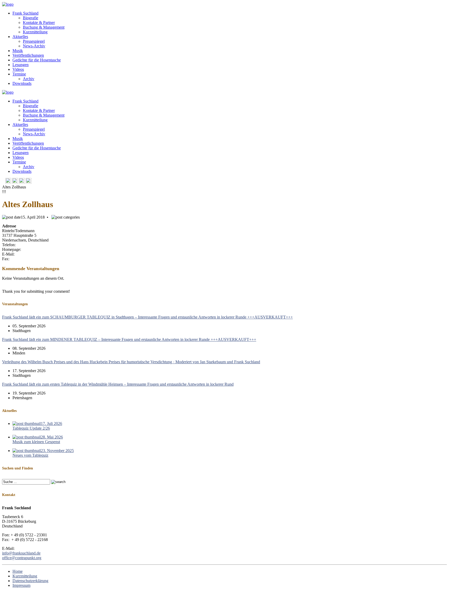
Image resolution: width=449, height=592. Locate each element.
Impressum (21, 585)
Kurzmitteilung (35, 32)
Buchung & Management (43, 27)
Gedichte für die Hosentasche (36, 60)
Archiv (28, 79)
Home (17, 571)
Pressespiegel (34, 41)
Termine (19, 74)
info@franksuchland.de (21, 553)
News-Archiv (34, 46)
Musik (17, 50)
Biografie (30, 18)
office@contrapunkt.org (21, 558)
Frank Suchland (25, 13)
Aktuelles (20, 36)
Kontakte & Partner (39, 22)
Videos (18, 69)
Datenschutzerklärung (30, 580)
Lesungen (20, 64)
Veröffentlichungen (28, 55)
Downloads (21, 83)
